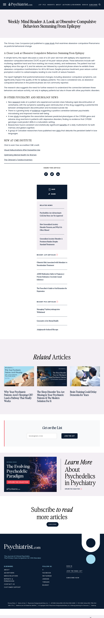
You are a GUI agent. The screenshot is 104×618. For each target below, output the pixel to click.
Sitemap (93, 605)
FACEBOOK (46, 573)
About (58, 5)
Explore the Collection (72, 489)
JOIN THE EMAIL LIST (74, 571)
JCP (39, 5)
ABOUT (7, 570)
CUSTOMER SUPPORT (12, 587)
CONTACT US (9, 584)
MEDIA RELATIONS (11, 576)
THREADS (46, 582)
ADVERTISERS (9, 573)
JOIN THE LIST (69, 436)
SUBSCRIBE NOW (72, 578)
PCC (44, 5)
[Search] (99, 5)
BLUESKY (45, 585)
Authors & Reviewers (72, 5)
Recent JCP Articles (46, 255)
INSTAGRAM (47, 576)
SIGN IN (69, 566)
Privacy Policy (11, 603)
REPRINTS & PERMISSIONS (9, 580)
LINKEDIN (45, 579)
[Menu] (4, 4)
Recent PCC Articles (46, 302)
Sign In (85, 5)
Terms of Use (21, 603)
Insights (51, 5)
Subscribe (93, 5)
